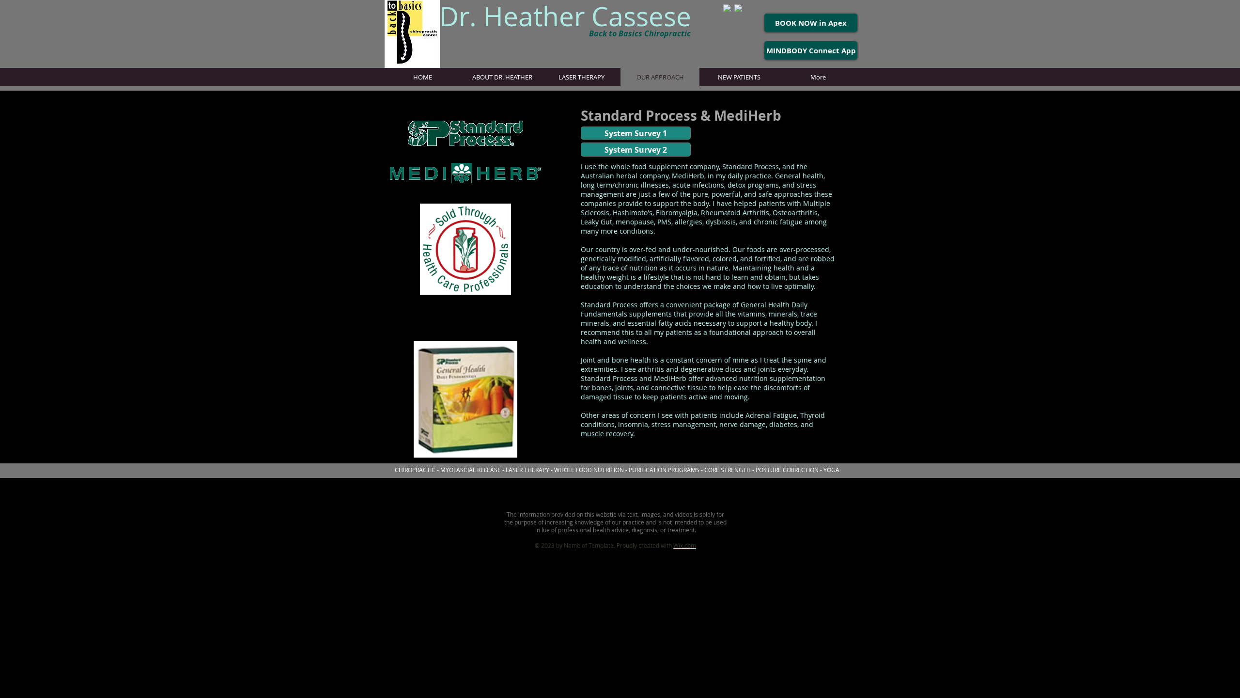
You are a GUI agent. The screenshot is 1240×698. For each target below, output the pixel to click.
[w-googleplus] (727, 8)
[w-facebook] (738, 8)
